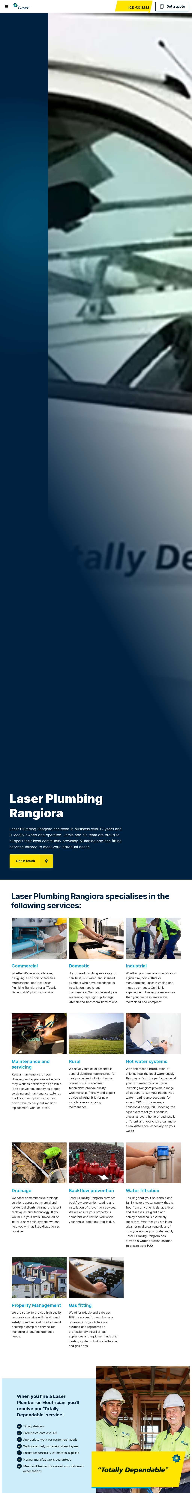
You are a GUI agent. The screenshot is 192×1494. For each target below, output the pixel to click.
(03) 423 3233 (138, 8)
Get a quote (175, 6)
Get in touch (25, 861)
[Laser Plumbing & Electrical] (21, 9)
